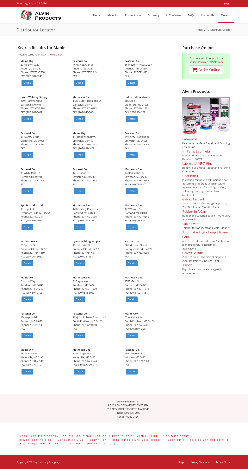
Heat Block (190, 176)
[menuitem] (226, 15)
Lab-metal (189, 139)
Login (227, 3)
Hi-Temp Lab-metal (196, 151)
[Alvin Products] (39, 15)
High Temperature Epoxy (38, 443)
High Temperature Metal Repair (137, 440)
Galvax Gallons (192, 253)
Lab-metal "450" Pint (197, 163)
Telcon (187, 265)
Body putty (176, 440)
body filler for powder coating (88, 443)
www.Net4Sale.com (211, 62)
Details (27, 82)
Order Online (208, 69)
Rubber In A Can (194, 211)
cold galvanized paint (207, 440)
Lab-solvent (191, 224)
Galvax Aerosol (193, 199)
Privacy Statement (200, 462)
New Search (55, 54)
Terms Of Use (223, 462)
